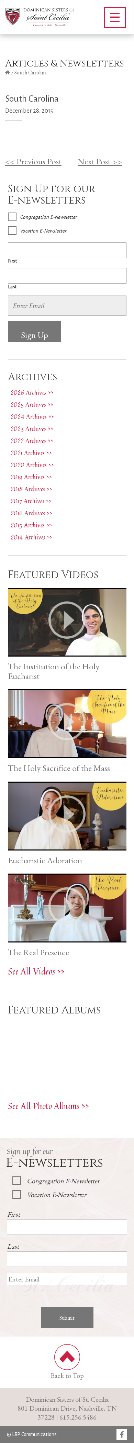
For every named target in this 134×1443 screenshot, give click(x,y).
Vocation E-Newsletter (43, 231)
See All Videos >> (36, 971)
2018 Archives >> (31, 489)
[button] (115, 17)
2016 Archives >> (31, 513)
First (12, 261)
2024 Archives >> (32, 416)
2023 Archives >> (32, 428)
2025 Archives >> (32, 404)
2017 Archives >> (31, 501)
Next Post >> (100, 161)
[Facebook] (121, 1435)
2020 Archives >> (32, 465)
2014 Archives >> (32, 537)
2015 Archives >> (31, 525)
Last (12, 287)
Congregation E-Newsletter (48, 217)
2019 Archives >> (31, 477)
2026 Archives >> (32, 392)
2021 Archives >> (31, 452)
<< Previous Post (33, 161)
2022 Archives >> (32, 440)
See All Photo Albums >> (48, 1106)
